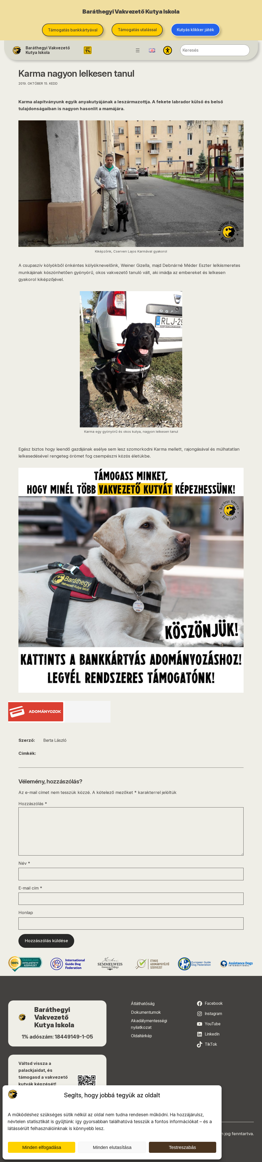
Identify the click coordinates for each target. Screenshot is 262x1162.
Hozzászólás (32, 803)
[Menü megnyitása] (138, 50)
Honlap (25, 912)
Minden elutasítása (112, 1147)
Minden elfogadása (41, 1147)
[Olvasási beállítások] (167, 50)
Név (24, 863)
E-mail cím (30, 888)
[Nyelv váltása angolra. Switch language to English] (152, 50)
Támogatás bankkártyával (72, 29)
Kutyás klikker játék (195, 29)
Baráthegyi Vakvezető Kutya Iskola (48, 50)
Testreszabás (182, 1147)
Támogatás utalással (137, 29)
